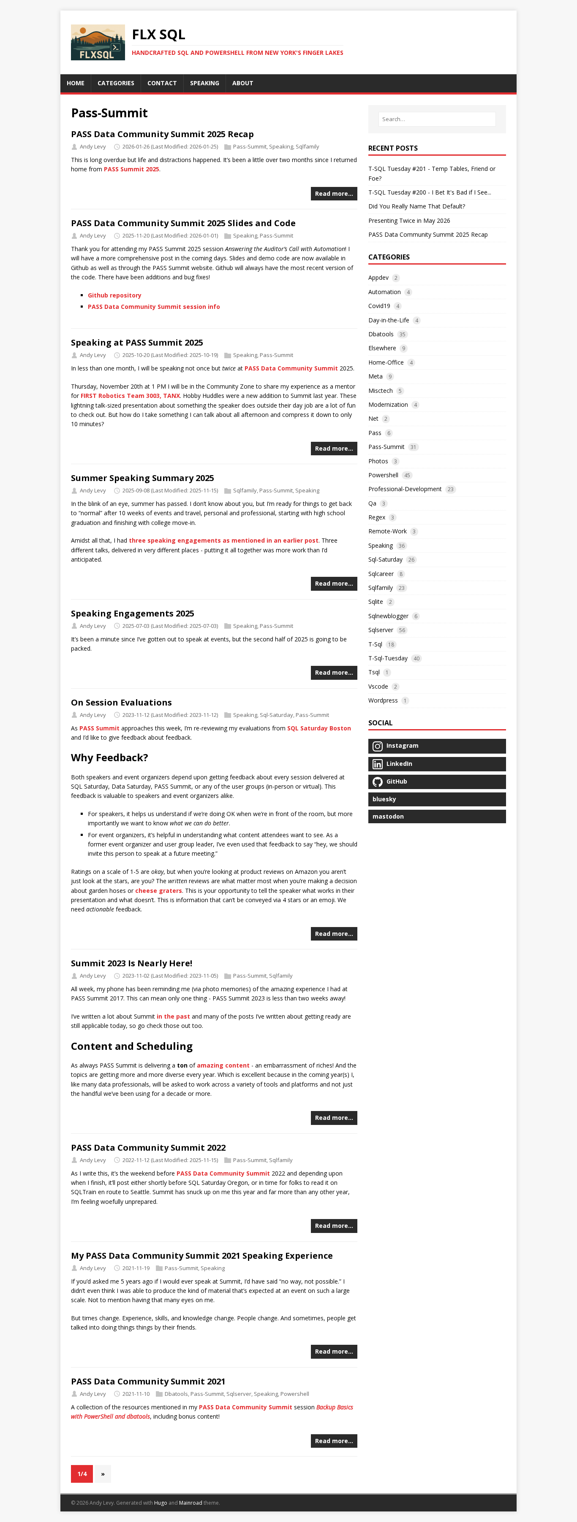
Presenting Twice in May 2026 (409, 220)
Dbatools (176, 1394)
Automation (384, 292)
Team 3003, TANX (153, 396)
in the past (173, 1016)
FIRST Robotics (103, 396)
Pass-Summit (250, 146)
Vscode (378, 686)
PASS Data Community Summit (291, 368)
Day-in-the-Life (388, 320)
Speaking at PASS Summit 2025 (137, 342)
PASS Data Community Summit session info (154, 307)
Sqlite (375, 601)
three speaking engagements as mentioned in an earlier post (223, 540)
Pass (374, 433)
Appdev (378, 277)
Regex (376, 517)
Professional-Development (405, 489)
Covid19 (379, 306)
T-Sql (375, 644)
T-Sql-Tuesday (388, 658)
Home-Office (386, 362)
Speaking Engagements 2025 (132, 613)
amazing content (223, 1065)
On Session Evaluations (121, 702)
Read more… (334, 193)
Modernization (388, 404)
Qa (372, 503)
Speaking (281, 146)
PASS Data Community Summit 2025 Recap (162, 134)
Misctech (380, 391)
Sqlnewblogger (388, 616)
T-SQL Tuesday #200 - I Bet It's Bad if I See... (429, 192)
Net (373, 418)
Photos (378, 461)
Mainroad (190, 1502)
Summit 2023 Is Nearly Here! (131, 963)
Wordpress (383, 700)
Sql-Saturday (276, 715)
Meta (375, 376)
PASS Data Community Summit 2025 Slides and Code (183, 223)
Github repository (115, 295)
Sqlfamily (307, 146)
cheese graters (158, 891)
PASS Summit (99, 728)
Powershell (294, 1394)
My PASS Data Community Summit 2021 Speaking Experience (202, 1255)
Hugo (160, 1502)
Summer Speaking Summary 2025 (142, 478)
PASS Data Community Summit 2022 (148, 1147)
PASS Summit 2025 (131, 169)
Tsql (374, 672)
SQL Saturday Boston (319, 728)
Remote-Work (387, 531)
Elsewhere (382, 348)
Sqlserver (238, 1394)
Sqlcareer (381, 574)
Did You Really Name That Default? (416, 206)
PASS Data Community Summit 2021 (148, 1381)
